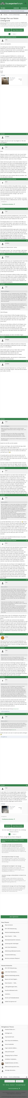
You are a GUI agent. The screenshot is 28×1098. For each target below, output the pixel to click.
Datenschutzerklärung (13, 1088)
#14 (26, 540)
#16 (26, 634)
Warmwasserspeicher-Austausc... (13, 939)
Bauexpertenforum (9, 1081)
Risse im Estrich (9, 925)
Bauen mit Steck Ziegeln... (11, 979)
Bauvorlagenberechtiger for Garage (10, 856)
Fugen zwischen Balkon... (11, 1048)
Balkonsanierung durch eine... (12, 1066)
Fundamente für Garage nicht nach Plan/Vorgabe (13, 886)
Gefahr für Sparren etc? (10, 1001)
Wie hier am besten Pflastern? (12, 958)
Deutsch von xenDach (20, 1092)
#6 (26, 240)
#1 (26, 37)
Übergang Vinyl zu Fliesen (11, 1055)
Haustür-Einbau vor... (10, 1029)
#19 (26, 714)
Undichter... (8, 994)
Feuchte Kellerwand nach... (11, 990)
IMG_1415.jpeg (12, 806)
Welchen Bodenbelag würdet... (12, 932)
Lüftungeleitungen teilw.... (11, 986)
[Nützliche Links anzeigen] (26, 15)
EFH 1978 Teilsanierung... (11, 928)
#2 (26, 133)
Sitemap (7, 1084)
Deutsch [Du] (19, 1081)
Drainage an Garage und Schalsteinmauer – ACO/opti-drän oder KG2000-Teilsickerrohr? (12, 845)
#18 (26, 677)
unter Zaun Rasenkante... (11, 947)
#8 (26, 284)
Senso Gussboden (9, 1044)
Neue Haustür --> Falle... (11, 936)
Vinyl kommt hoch (9, 1037)
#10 (26, 361)
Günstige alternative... (10, 1070)
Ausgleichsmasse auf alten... (12, 1063)
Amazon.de (16, 709)
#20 (26, 785)
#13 (26, 495)
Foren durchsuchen (5, 11)
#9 (26, 337)
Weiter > (14, 34)
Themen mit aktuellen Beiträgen (17, 11)
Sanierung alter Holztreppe (11, 943)
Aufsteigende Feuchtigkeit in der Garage (11, 866)
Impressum (12, 1084)
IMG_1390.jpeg (12, 77)
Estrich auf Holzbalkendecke (12, 997)
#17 (26, 647)
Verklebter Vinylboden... (11, 1059)
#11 (26, 419)
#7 (26, 254)
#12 (26, 467)
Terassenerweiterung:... (11, 954)
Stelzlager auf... (9, 1033)
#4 (26, 179)
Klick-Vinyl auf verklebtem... (12, 1040)
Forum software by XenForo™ (9, 1092)
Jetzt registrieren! (14, 916)
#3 (26, 144)
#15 (26, 579)
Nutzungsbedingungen (20, 1084)
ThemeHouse (18, 1093)
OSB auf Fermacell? (9, 1051)
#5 (26, 208)
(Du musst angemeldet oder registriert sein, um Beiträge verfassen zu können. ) (14, 830)
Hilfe (4, 1084)
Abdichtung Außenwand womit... (13, 951)
